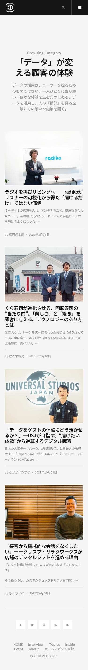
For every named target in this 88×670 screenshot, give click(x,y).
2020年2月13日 (39, 234)
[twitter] (32, 624)
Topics (54, 644)
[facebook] (20, 624)
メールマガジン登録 (59, 648)
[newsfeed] (56, 624)
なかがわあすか (19, 472)
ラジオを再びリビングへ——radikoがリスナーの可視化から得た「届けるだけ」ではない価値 (44, 197)
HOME (18, 644)
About (34, 648)
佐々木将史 (16, 356)
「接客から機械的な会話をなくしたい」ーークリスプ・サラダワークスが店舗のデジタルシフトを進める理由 (43, 552)
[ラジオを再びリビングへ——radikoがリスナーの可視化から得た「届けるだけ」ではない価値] (44, 158)
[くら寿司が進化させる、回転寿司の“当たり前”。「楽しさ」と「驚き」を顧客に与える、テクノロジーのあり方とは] (44, 274)
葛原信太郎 (16, 234)
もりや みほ (17, 593)
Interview (36, 644)
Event (18, 648)
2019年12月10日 (40, 356)
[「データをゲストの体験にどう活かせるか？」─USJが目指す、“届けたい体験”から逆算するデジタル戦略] (44, 396)
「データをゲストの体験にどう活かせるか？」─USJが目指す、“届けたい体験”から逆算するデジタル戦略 (44, 435)
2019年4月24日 (39, 593)
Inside (70, 644)
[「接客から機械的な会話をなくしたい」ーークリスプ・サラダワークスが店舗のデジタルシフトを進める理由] (44, 512)
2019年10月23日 (46, 472)
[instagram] (44, 624)
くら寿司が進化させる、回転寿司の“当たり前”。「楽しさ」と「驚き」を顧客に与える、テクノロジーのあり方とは (43, 316)
